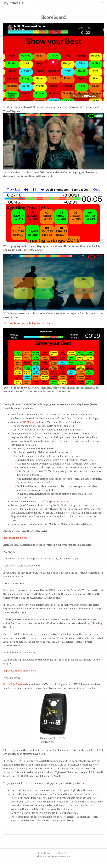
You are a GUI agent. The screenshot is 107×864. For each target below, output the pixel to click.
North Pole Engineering (16, 684)
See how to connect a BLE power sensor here (30, 323)
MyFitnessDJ (13, 3)
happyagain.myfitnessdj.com (19, 670)
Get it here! (62, 501)
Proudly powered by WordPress (53, 853)
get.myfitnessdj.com (15, 537)
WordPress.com (62, 856)
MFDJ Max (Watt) (32, 422)
